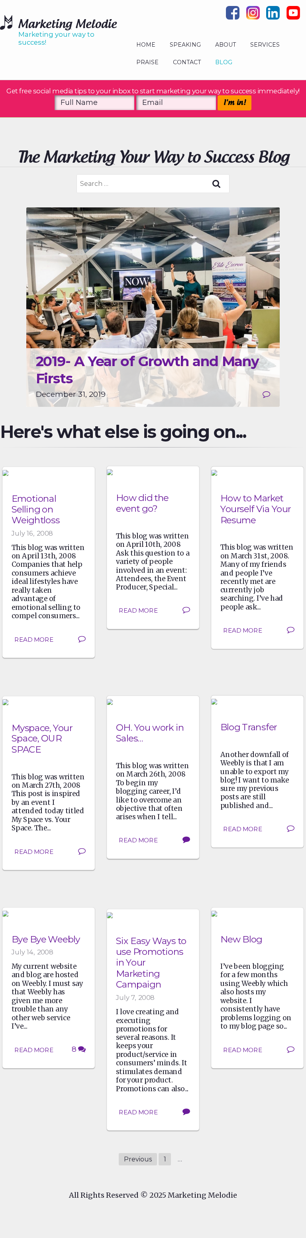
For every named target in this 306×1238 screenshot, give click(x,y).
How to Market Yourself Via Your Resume (255, 509)
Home (145, 44)
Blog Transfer (248, 727)
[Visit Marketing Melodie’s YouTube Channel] (293, 15)
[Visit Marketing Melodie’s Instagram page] (253, 15)
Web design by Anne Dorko (153, 1210)
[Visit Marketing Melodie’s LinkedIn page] (273, 15)
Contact (187, 62)
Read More (33, 639)
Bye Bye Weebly (46, 939)
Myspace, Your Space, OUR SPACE (42, 738)
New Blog (241, 939)
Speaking (185, 44)
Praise (147, 62)
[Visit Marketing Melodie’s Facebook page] (232, 15)
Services (265, 44)
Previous (138, 1159)
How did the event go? (142, 503)
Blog (223, 62)
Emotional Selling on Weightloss (35, 509)
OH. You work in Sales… (150, 733)
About (225, 44)
